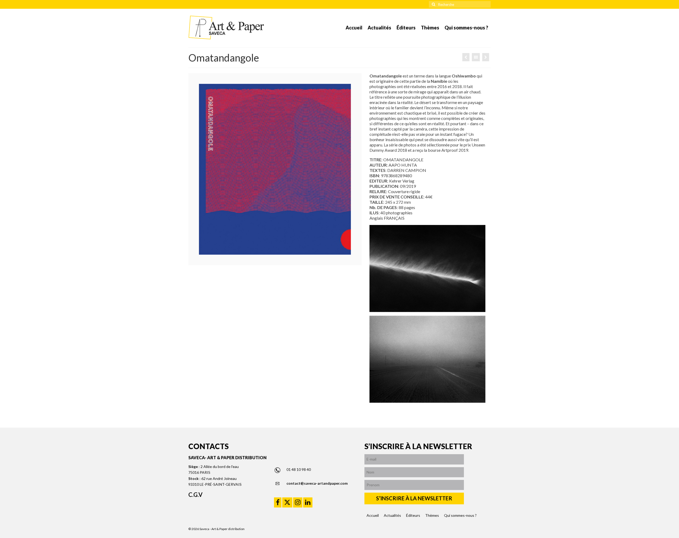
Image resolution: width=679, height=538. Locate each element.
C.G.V (195, 494)
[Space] (465, 57)
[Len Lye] (485, 57)
